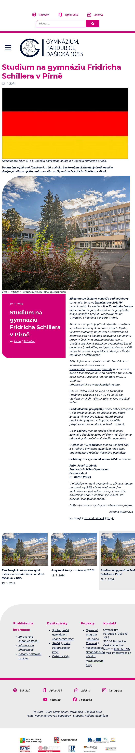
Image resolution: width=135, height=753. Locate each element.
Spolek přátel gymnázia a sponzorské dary (63, 635)
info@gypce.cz (121, 652)
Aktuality (15, 292)
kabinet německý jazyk (99, 518)
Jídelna (98, 15)
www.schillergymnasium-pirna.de (90, 369)
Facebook (85, 699)
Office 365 (71, 15)
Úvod (4, 292)
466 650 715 (122, 649)
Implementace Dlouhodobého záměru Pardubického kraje (95, 656)
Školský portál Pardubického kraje (61, 648)
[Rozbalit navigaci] (8, 48)
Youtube (55, 699)
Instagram (115, 690)
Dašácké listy (60, 656)
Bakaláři (44, 15)
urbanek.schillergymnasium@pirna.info (94, 384)
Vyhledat (92, 23)
